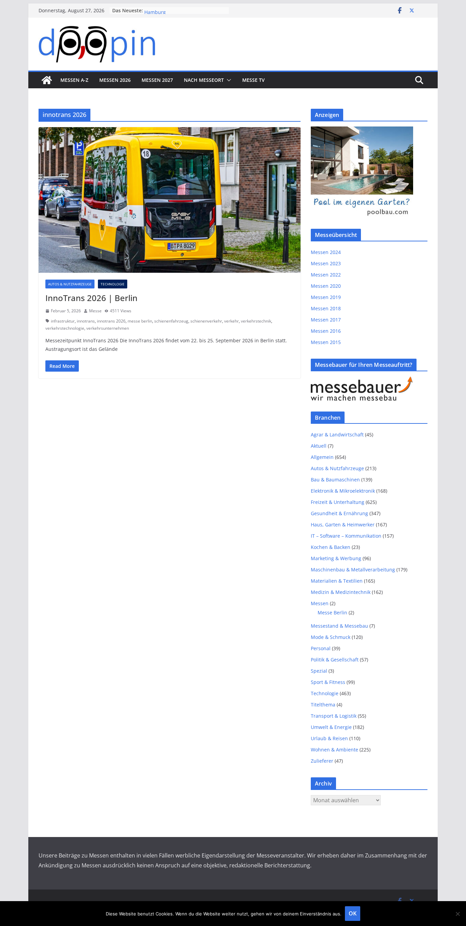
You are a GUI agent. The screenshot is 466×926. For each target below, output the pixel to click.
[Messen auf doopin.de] (47, 80)
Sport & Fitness (328, 682)
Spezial (319, 671)
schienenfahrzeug (171, 321)
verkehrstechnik (256, 321)
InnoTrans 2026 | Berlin (91, 297)
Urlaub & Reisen (329, 738)
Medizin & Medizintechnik (340, 592)
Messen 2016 (326, 331)
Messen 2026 (115, 80)
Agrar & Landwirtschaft (337, 434)
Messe (95, 311)
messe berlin (140, 321)
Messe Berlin (332, 612)
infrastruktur (63, 321)
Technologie (113, 284)
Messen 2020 (326, 286)
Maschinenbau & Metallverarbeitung (353, 569)
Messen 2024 (326, 252)
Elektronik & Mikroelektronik (343, 491)
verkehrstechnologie (64, 328)
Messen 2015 (326, 342)
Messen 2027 (157, 80)
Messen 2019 (326, 297)
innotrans (86, 321)
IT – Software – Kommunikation (346, 536)
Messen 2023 (326, 263)
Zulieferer (322, 761)
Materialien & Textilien (337, 581)
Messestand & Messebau (339, 626)
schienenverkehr (206, 321)
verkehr (231, 321)
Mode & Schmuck (330, 637)
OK (352, 913)
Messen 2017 (326, 319)
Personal (321, 648)
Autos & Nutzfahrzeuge (70, 284)
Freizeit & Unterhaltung (337, 502)
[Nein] (457, 913)
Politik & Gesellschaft (335, 659)
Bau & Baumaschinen (335, 479)
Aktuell (318, 446)
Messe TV (253, 80)
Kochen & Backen (330, 547)
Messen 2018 (326, 308)
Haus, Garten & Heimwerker (343, 524)
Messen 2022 (326, 274)
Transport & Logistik (333, 716)
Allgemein (322, 457)
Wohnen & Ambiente (334, 749)
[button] (227, 80)
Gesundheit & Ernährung (339, 513)
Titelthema (323, 704)
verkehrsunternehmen (107, 328)
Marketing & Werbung (336, 558)
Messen (320, 603)
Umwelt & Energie (331, 727)
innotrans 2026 (111, 321)
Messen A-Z (74, 80)
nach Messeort (204, 80)
